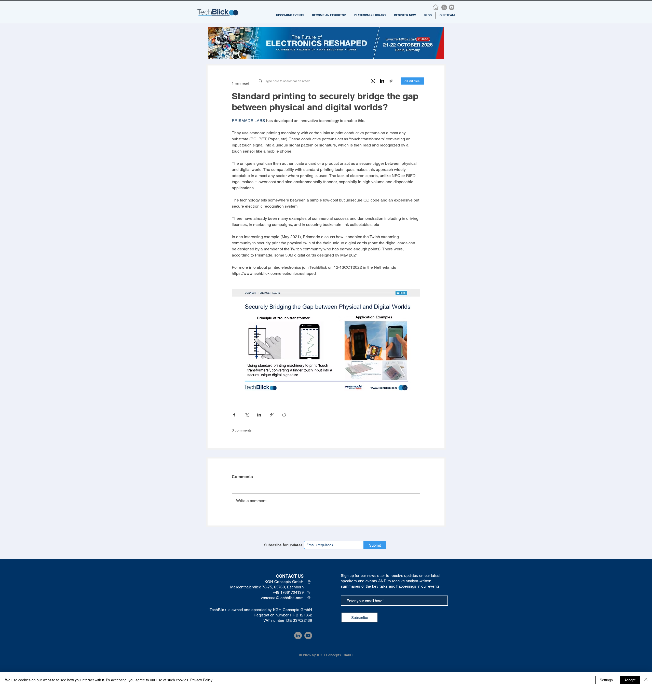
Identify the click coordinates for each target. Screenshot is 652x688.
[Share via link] (271, 414)
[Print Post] (284, 414)
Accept (629, 679)
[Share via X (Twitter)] (246, 414)
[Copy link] (391, 81)
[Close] (646, 680)
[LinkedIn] (444, 7)
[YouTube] (451, 7)
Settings (606, 679)
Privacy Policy (201, 679)
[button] (290, 15)
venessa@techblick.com (282, 598)
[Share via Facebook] (234, 414)
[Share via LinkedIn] (259, 414)
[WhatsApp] (373, 81)
